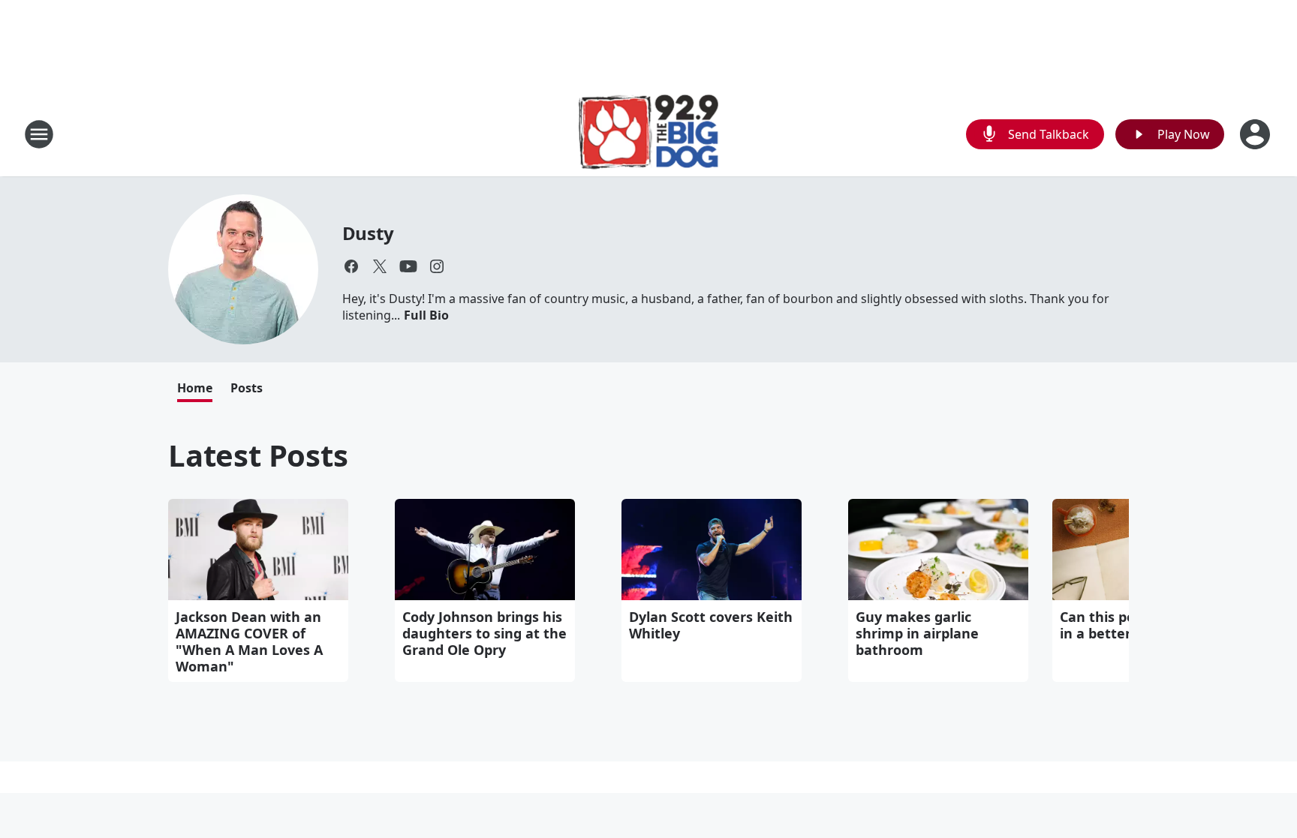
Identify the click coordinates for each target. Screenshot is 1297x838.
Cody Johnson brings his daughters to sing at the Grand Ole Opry (484, 633)
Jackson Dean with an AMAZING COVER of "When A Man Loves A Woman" (249, 641)
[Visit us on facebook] (351, 266)
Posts (246, 388)
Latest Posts (258, 455)
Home (194, 388)
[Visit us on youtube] (408, 266)
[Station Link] (649, 134)
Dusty (368, 233)
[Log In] (1256, 134)
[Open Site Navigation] (39, 134)
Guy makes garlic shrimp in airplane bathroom (917, 633)
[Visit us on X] (380, 266)
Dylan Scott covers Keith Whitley (711, 624)
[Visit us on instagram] (437, 266)
